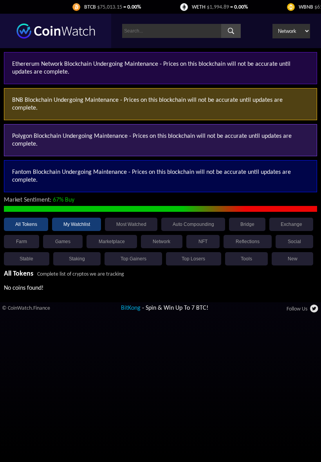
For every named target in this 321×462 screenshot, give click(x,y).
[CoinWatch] (55, 37)
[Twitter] (314, 311)
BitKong (131, 308)
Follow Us (297, 309)
